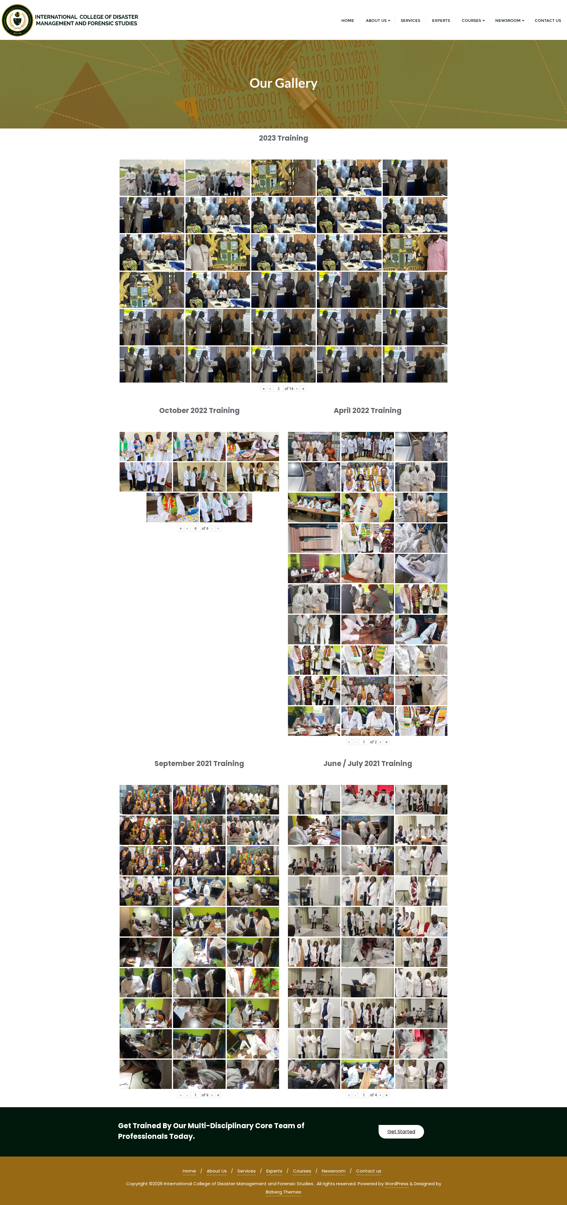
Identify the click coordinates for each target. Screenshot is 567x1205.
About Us (217, 1171)
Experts (274, 1171)
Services (246, 1171)
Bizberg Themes (283, 1192)
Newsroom (334, 1171)
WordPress (396, 1183)
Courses (302, 1171)
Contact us (368, 1171)
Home (189, 1171)
